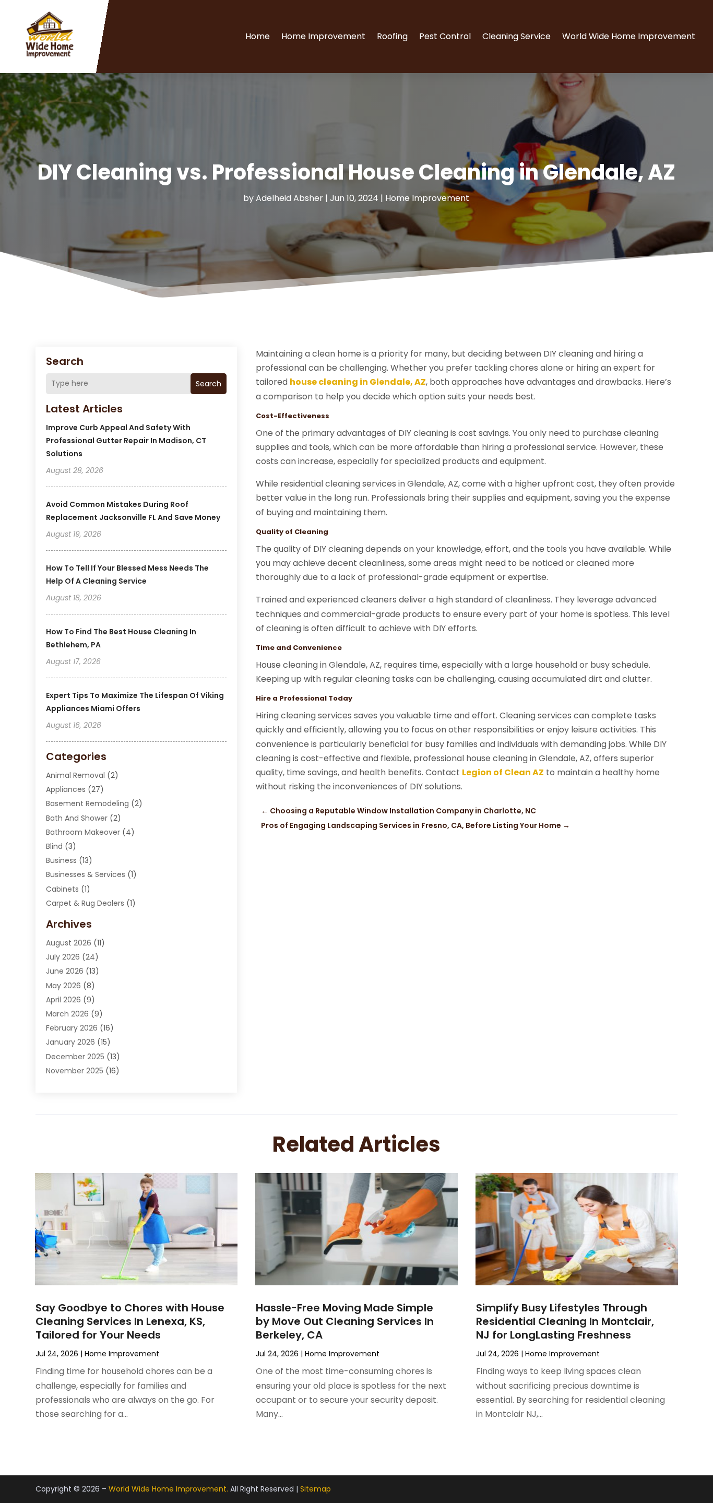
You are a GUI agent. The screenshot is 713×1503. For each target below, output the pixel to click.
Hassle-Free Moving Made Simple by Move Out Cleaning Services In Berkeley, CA (345, 1321)
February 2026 (72, 1028)
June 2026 (65, 971)
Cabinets (62, 889)
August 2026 (68, 943)
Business (61, 860)
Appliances (66, 789)
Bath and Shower (77, 818)
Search (208, 383)
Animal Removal (75, 775)
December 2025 (75, 1056)
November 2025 (74, 1071)
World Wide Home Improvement (628, 36)
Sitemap (315, 1489)
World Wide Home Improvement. (168, 1489)
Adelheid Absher (289, 198)
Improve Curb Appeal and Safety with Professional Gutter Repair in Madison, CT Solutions (126, 440)
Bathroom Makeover (83, 832)
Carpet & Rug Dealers (85, 903)
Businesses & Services (85, 874)
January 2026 (70, 1042)
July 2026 (63, 957)
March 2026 (67, 1014)
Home (257, 36)
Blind (54, 846)
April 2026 (63, 1000)
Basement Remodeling (87, 803)
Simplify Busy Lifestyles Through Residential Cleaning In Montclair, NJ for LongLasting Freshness (565, 1321)
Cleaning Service (516, 36)
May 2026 (63, 985)
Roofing (392, 36)
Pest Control (445, 36)
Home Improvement (323, 36)
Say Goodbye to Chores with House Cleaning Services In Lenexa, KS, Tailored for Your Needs (129, 1321)
